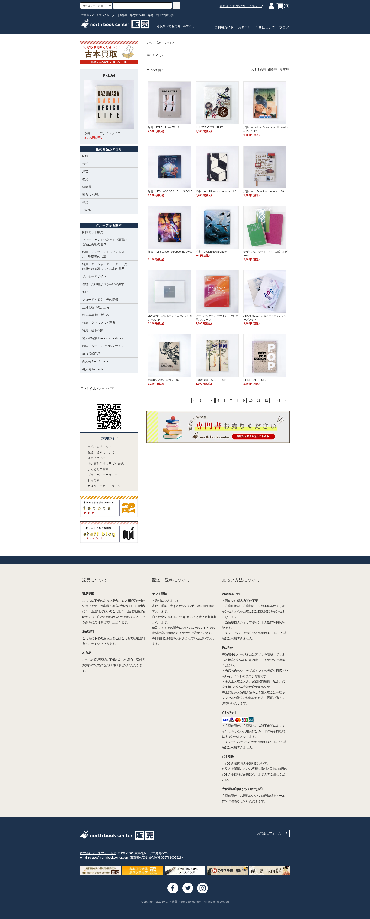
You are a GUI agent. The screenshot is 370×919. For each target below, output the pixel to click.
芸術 (159, 42)
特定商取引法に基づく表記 (106, 463)
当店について (265, 27)
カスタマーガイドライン (104, 486)
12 (266, 400)
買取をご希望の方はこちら (240, 6)
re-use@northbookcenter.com (108, 857)
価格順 (272, 69)
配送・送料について (101, 452)
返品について (97, 458)
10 (251, 400)
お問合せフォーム (269, 833)
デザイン (169, 42)
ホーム (150, 42)
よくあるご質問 (98, 469)
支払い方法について (101, 447)
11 (258, 400)
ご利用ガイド (224, 27)
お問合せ (244, 27)
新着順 (284, 69)
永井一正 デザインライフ (102, 135)
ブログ (284, 27)
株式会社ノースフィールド (98, 853)
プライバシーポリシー (103, 474)
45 (278, 400)
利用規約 (94, 480)
